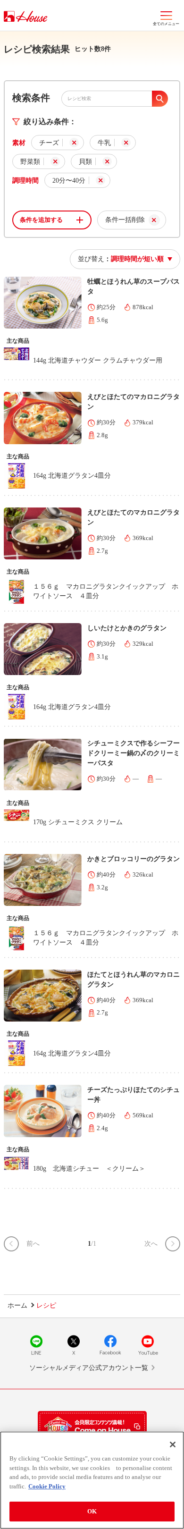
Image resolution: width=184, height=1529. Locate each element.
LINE (36, 1345)
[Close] (172, 1444)
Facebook (110, 1345)
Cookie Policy (47, 1486)
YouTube (148, 1345)
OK (92, 1511)
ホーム (17, 1305)
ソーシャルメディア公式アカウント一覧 (88, 1367)
